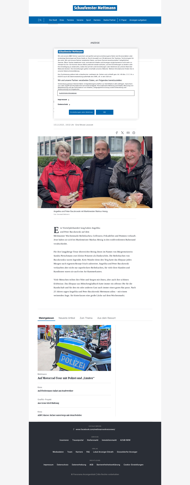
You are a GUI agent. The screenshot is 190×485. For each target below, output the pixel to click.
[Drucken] (133, 132)
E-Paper (123, 20)
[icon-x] (122, 132)
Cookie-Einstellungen (133, 465)
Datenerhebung (79, 465)
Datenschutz (62, 465)
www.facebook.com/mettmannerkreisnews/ (95, 429)
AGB (91, 465)
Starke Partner (109, 20)
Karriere (97, 20)
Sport (88, 20)
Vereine (80, 20)
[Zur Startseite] (95, 8)
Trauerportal (77, 440)
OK (104, 112)
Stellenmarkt (92, 440)
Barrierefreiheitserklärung (108, 465)
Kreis (62, 20)
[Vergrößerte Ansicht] (95, 172)
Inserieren (64, 440)
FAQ (88, 452)
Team (69, 452)
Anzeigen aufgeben (138, 20)
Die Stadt (53, 20)
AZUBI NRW (125, 440)
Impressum (48, 465)
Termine (70, 20)
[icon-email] (128, 132)
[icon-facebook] (116, 132)
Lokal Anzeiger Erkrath (103, 452)
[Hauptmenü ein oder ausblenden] (40, 20)
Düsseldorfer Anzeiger (127, 452)
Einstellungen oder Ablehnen (81, 112)
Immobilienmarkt (109, 440)
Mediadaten (58, 452)
